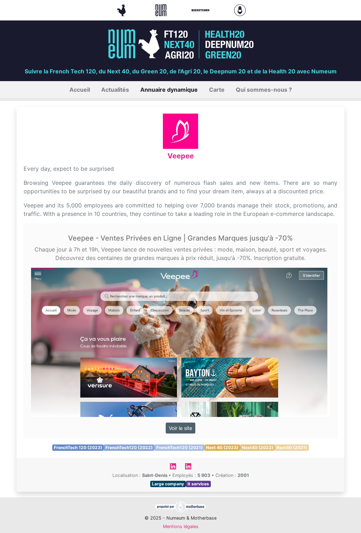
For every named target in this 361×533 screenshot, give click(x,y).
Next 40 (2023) (222, 447)
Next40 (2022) (257, 447)
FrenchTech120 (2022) (129, 447)
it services (198, 483)
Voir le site (180, 428)
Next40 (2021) (291, 447)
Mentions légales (180, 526)
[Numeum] (162, 9)
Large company (168, 483)
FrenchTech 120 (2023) (78, 447)
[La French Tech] (122, 9)
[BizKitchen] (201, 9)
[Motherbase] (240, 9)
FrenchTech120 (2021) (179, 447)
